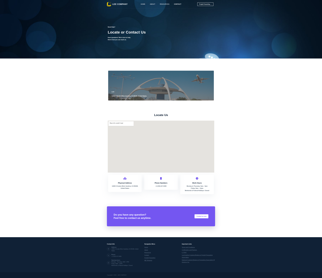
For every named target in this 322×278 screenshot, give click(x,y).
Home (143, 4)
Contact (177, 4)
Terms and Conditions (188, 247)
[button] (201, 216)
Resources (164, 4)
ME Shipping (148, 260)
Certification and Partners (189, 250)
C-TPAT (184, 252)
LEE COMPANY (120, 4)
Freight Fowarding (149, 258)
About (152, 4)
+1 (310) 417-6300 (116, 256)
